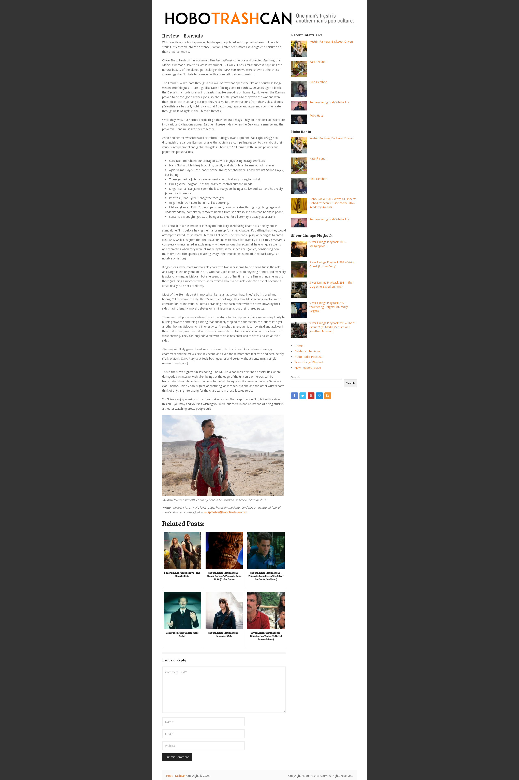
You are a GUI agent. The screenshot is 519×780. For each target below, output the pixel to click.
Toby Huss (316, 115)
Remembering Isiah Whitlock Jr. (329, 102)
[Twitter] (302, 395)
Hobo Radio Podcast (308, 357)
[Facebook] (294, 395)
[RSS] (327, 395)
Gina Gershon (318, 82)
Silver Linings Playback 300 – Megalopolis (328, 244)
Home (299, 346)
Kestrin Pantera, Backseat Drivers (331, 41)
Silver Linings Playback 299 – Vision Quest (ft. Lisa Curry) (332, 264)
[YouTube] (311, 395)
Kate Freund (317, 62)
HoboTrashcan (176, 776)
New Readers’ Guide (308, 368)
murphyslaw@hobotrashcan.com (225, 512)
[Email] (319, 395)
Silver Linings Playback (309, 362)
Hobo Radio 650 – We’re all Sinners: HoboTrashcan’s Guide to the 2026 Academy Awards (332, 203)
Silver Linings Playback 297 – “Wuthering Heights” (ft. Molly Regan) (328, 307)
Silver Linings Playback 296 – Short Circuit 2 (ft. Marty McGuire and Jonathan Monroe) (332, 327)
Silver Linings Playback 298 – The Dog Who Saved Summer (331, 284)
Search (295, 377)
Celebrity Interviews (307, 351)
